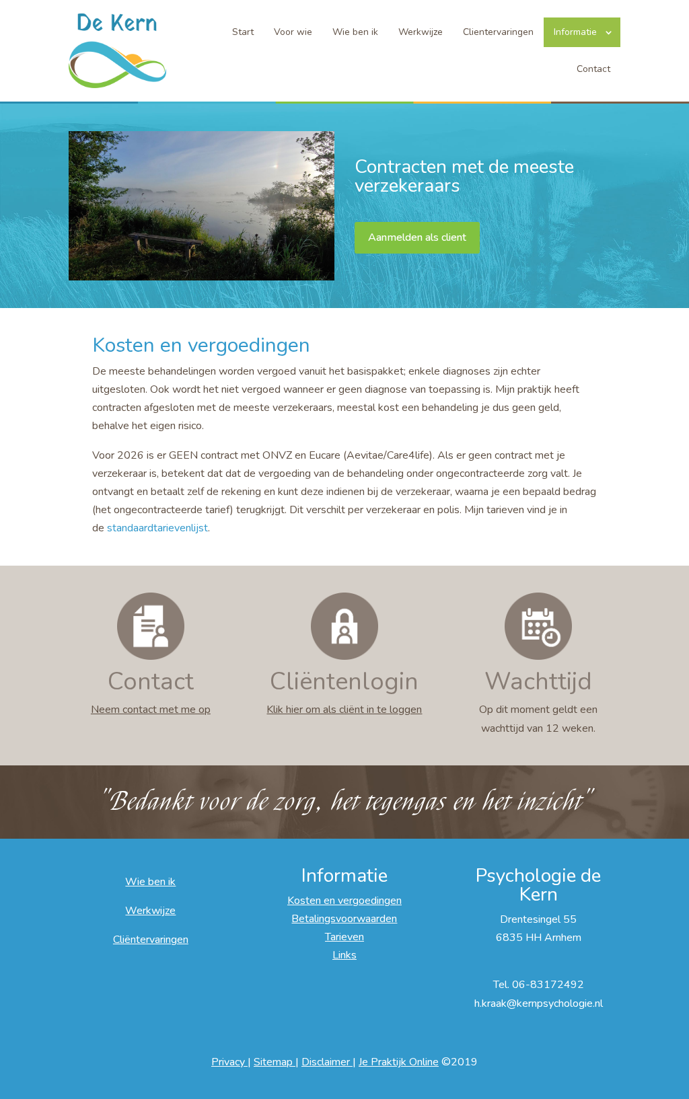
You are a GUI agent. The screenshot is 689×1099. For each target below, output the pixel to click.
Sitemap (274, 1062)
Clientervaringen (498, 32)
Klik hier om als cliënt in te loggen (344, 709)
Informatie (575, 32)
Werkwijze (420, 32)
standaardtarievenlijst (157, 528)
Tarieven (344, 937)
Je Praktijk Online (399, 1062)
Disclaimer (327, 1062)
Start (243, 32)
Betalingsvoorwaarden (344, 918)
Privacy (229, 1062)
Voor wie (293, 32)
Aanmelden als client (417, 237)
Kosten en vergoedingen (344, 900)
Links (344, 955)
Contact (593, 69)
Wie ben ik (355, 32)
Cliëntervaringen (150, 939)
